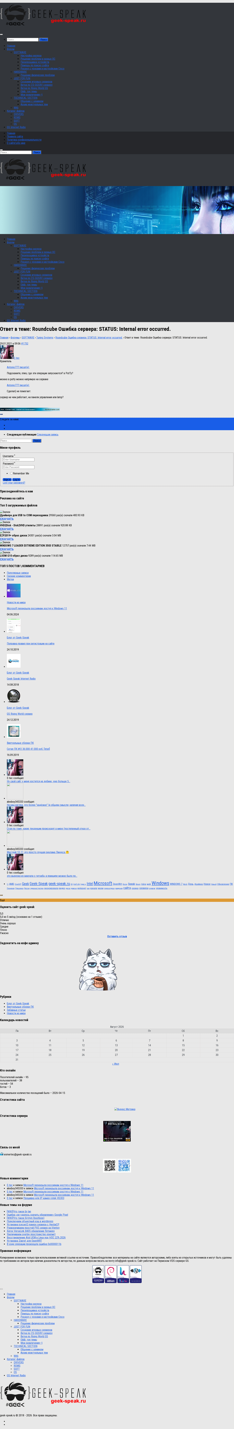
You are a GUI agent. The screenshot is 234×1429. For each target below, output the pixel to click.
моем (100, 888)
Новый (214, 884)
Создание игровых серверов (36, 81)
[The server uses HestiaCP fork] (123, 1282)
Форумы (15, 337)
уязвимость (161, 888)
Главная (11, 45)
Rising (125, 884)
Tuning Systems (44, 337)
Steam (138, 884)
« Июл (115, 1063)
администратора (37, 888)
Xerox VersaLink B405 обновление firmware (31, 1231)
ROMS (17, 117)
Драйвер (198, 884)
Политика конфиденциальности (24, 139)
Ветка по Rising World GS (34, 88)
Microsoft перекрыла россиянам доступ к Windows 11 (37, 608)
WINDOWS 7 (176, 884)
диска (68, 888)
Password (9, 463)
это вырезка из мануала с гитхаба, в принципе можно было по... (42, 876)
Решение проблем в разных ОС (38, 58)
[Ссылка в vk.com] (110, 1171)
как (88, 888)
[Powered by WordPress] (136, 1282)
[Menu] (1, 34)
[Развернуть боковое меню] (1, 414)
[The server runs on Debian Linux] (111, 1282)
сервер (135, 888)
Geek (25, 884)
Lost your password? (14, 482)
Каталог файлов (15, 111)
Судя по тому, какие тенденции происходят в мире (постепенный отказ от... (48, 828)
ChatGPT (18, 884)
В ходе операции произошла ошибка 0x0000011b (34, 1244)
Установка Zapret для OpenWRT (24, 1240)
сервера (143, 888)
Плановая (11, 888)
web (149, 884)
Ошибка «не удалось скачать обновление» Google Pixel (37, 1214)
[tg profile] (124, 1171)
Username (9, 456)
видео (62, 888)
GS (72, 884)
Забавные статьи (16, 1010)
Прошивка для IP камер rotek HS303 (43, 1198)
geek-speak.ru (59, 883)
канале (93, 888)
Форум (10, 49)
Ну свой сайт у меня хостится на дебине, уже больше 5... (38, 781)
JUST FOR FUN (22, 78)
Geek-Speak (39, 883)
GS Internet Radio (16, 127)
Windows (160, 883)
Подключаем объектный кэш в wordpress (30, 1221)
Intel (90, 883)
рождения (119, 888)
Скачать (7, 518)
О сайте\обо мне (16, 143)
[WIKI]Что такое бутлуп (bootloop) (25, 1218)
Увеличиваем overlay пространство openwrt (31, 1234)
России (27, 888)
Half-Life (76, 884)
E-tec (10, 1185)
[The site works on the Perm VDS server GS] (98, 1282)
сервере (152, 888)
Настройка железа (31, 55)
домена (74, 888)
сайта (127, 888)
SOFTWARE (20, 52)
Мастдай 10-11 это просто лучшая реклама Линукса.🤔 (38, 852)
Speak (131, 884)
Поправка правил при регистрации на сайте (30, 643)
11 (8, 884)
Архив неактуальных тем (34, 104)
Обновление (223, 884)
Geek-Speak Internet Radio (21, 678)
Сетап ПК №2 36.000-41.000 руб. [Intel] (28, 749)
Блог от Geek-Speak (18, 637)
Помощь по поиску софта (35, 65)
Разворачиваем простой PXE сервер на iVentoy (33, 1227)
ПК (231, 884)
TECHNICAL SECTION (25, 98)
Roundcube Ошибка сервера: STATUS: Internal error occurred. (88, 337)
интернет (81, 888)
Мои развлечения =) (31, 94)
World (185, 884)
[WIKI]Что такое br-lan (19, 1211)
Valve (143, 884)
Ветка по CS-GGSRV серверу (37, 85)
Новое (207, 884)
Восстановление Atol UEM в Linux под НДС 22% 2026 (36, 1237)
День (191, 884)
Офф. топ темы (29, 91)
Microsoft (103, 883)
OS (15, 124)
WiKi (16, 107)
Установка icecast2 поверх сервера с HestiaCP (33, 1224)
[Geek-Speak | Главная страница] (44, 27)
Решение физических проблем (38, 75)
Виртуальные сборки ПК (20, 743)
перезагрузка (109, 888)
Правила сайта (15, 136)
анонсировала (51, 888)
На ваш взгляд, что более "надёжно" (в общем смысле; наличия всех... (46, 805)
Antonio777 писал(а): (18, 367)
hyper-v (83, 884)
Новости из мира (16, 602)
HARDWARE (20, 71)
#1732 (24, 343)
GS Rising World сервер (20, 713)
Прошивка (19, 888)
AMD (11, 884)
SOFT (17, 120)
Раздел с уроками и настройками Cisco (42, 68)
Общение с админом (32, 101)
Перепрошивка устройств (35, 62)
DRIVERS (19, 114)
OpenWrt (117, 884)
